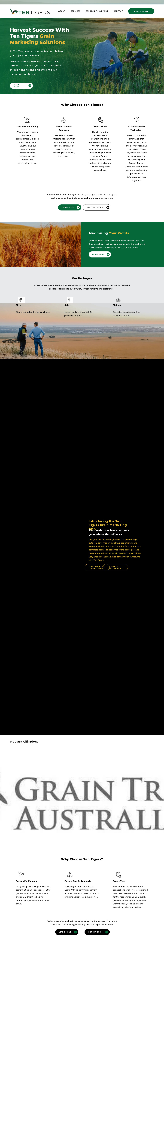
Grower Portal (141, 11)
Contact (118, 11)
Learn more (16, 85)
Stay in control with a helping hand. (33, 312)
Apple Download (115, 567)
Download (98, 254)
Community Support (97, 11)
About (61, 11)
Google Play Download (97, 567)
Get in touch (95, 207)
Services (75, 11)
